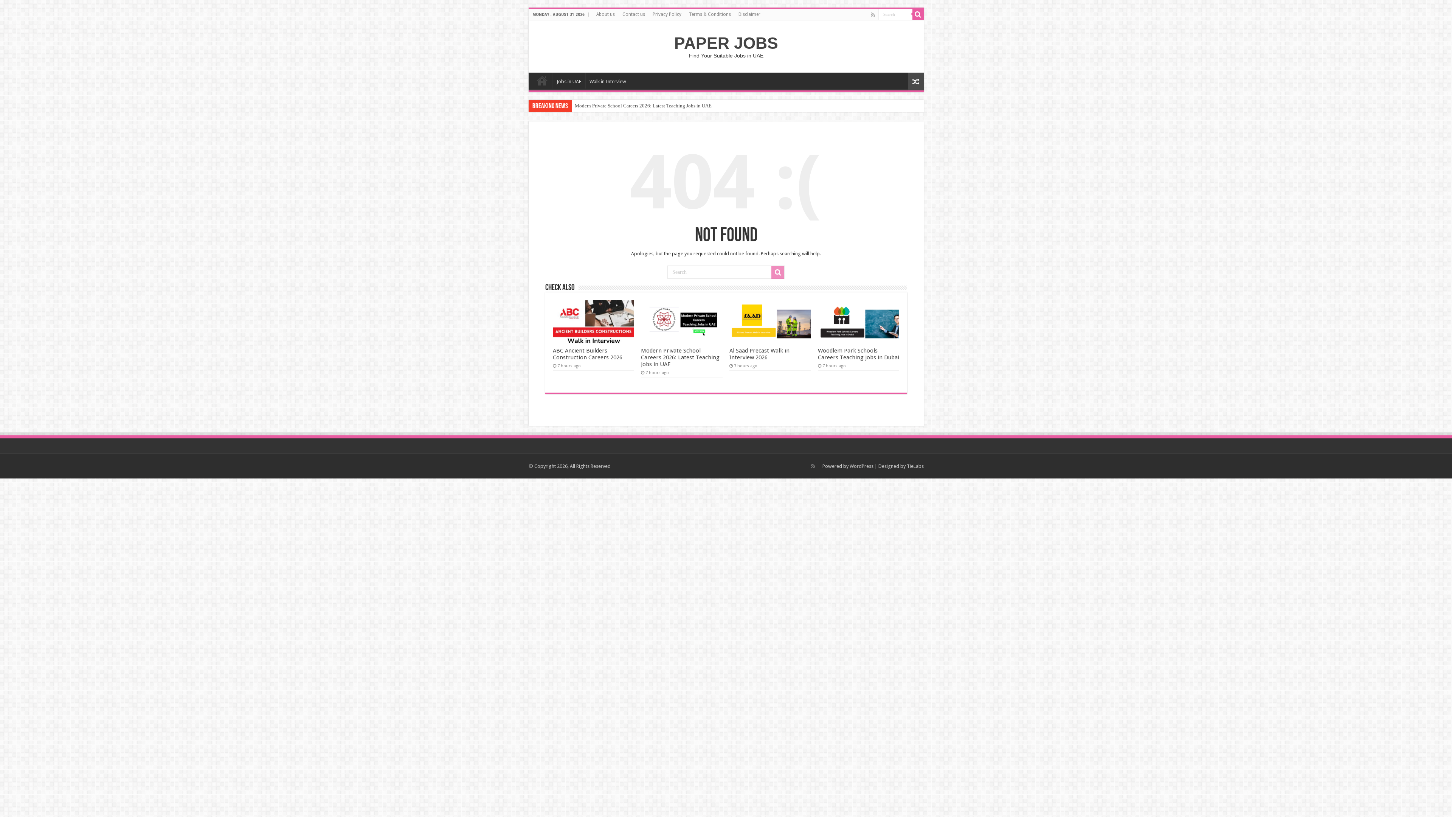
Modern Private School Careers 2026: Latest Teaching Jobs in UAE (643, 106)
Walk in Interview (607, 81)
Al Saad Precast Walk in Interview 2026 (759, 354)
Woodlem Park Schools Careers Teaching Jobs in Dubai (858, 354)
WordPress (861, 466)
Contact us (633, 14)
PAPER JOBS (726, 43)
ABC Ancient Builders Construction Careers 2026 (587, 354)
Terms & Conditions (710, 14)
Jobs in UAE (569, 81)
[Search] (918, 14)
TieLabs (915, 466)
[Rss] (873, 14)
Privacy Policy (667, 14)
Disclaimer (749, 14)
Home (542, 81)
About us (605, 14)
